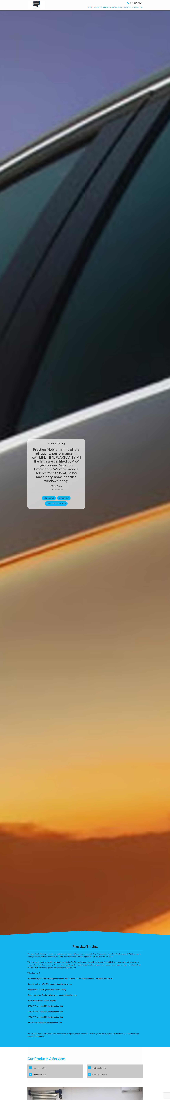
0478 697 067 (136, 3)
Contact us (137, 7)
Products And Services (113, 7)
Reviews (127, 7)
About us (98, 7)
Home (90, 7)
